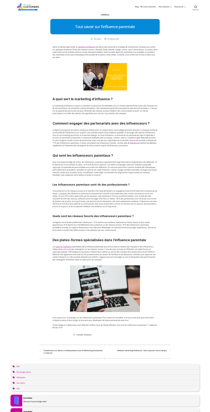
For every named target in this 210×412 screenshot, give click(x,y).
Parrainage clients (23, 372)
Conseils (105, 14)
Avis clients (20, 383)
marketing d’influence (86, 47)
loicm (99, 39)
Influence (87, 335)
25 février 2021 (113, 39)
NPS (18, 366)
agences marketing (64, 246)
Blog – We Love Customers (145, 7)
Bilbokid (133, 143)
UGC (18, 388)
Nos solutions (164, 7)
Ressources (178, 7)
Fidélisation (20, 377)
